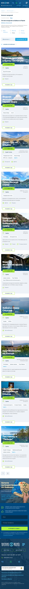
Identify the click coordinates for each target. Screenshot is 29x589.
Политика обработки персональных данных (12, 575)
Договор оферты (6, 579)
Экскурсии (25, 5)
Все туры (19, 5)
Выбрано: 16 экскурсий (6, 22)
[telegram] (20, 3)
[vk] (13, 3)
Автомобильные (8, 330)
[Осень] (23, 33)
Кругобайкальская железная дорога (12, 280)
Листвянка (5, 236)
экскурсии (19, 550)
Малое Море (6, 112)
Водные (6, 78)
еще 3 (15, 157)
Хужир (4, 321)
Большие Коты (13, 236)
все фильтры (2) (20, 39)
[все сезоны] (5, 32)
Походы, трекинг (23, 244)
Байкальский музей (17, 450)
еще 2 (13, 452)
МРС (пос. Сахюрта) (7, 157)
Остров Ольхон (18, 404)
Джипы (15, 161)
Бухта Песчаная (7, 71)
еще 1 (4, 407)
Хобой (9, 321)
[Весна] (14, 31)
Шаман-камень (6, 278)
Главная (3, 10)
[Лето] (14, 33)
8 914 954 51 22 (7, 5)
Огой (12, 112)
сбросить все (6, 39)
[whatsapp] (16, 3)
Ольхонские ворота (7, 404)
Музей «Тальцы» (7, 450)
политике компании (8, 535)
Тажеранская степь (7, 155)
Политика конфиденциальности (11, 572)
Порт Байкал (15, 278)
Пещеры (14, 202)
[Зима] (23, 31)
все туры (6, 550)
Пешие (13, 244)
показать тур (8, 84)
